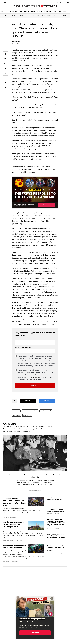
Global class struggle (45, 411)
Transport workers (8, 429)
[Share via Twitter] (5, 58)
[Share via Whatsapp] (5, 63)
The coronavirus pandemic (30, 411)
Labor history (17, 431)
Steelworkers (18, 429)
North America (27, 415)
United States (16, 415)
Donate (64, 15)
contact (26, 324)
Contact (59, 2)
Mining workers (27, 429)
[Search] (68, 12)
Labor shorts (26, 431)
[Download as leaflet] (5, 78)
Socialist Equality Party (27, 15)
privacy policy (38, 377)
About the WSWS (46, 15)
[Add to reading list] (5, 87)
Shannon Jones (16, 41)
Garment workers (7, 431)
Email (16, 339)
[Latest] (6, 12)
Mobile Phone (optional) (23, 347)
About (63, 2)
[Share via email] (5, 73)
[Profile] (68, 3)
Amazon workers (20, 426)
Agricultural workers (38, 429)
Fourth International (10, 15)
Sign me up (35, 385)
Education (49, 426)
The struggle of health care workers (35, 426)
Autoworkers (16, 411)
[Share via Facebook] (5, 54)
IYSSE (38, 15)
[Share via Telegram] (5, 68)
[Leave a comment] (5, 82)
